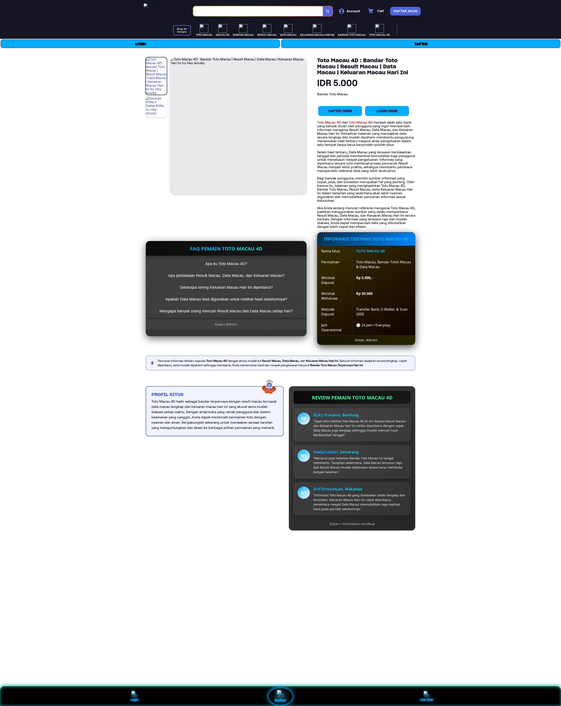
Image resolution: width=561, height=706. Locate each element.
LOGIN (140, 44)
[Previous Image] (173, 126)
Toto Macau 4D (329, 122)
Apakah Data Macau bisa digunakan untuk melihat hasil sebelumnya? (226, 299)
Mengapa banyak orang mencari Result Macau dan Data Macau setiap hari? (226, 311)
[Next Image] (303, 126)
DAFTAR (420, 44)
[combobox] (258, 11)
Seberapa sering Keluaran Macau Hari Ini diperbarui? (226, 287)
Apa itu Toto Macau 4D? (226, 264)
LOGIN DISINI (387, 111)
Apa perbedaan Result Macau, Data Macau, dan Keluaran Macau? (226, 275)
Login (134, 700)
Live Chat (426, 700)
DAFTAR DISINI (340, 111)
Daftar (280, 700)
